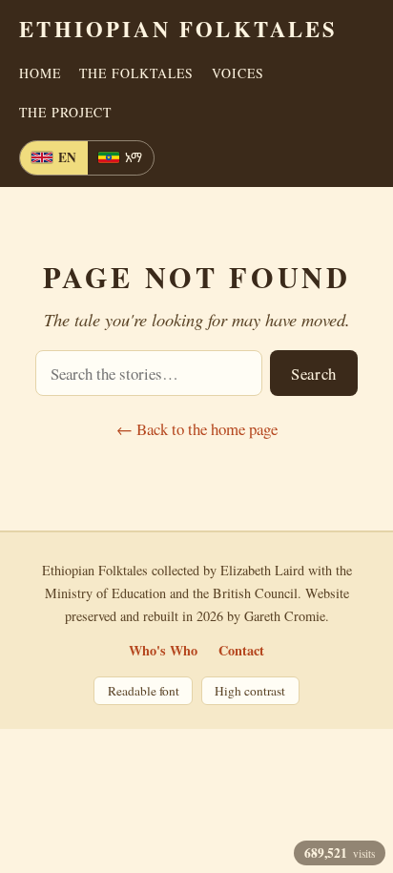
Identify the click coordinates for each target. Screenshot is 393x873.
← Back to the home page (197, 429)
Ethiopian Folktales (178, 29)
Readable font (143, 690)
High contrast (250, 690)
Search (314, 374)
